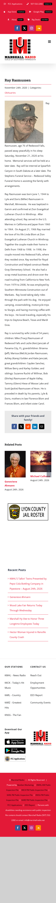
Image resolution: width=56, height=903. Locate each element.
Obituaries (10, 92)
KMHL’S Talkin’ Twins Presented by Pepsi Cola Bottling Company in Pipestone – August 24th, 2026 (28, 583)
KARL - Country (13, 695)
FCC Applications (14, 805)
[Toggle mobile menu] (49, 41)
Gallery (15, 467)
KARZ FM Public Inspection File (34, 800)
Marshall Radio (17, 780)
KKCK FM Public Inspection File (34, 790)
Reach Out (35, 675)
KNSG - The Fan (13, 714)
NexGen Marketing (25, 785)
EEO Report (36, 695)
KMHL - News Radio (15, 675)
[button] (7, 471)
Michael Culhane (40, 458)
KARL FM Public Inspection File (20, 795)
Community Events (40, 702)
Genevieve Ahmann (14, 460)
